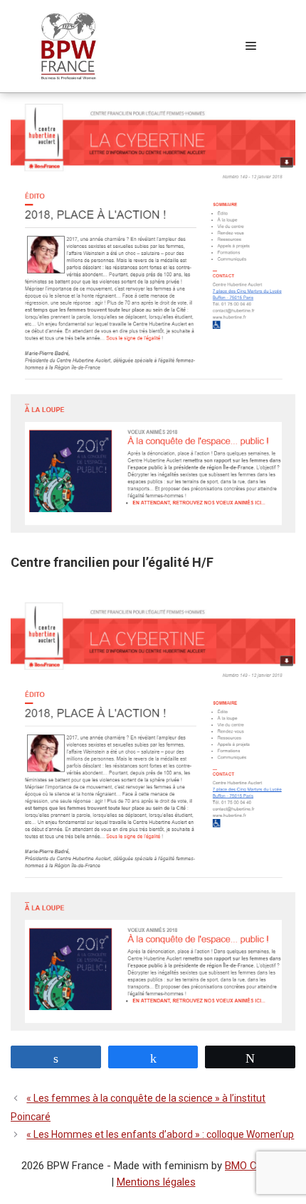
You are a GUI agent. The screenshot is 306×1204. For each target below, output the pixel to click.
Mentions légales (156, 1182)
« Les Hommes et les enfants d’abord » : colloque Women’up (160, 1134)
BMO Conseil (255, 1165)
